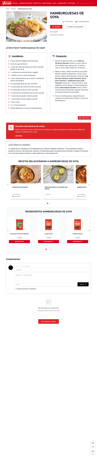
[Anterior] (8, 230)
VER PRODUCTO (19, 241)
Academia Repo (62, 3)
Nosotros (71, 3)
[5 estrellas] (24, 266)
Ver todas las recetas (48, 321)
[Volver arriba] (93, 447)
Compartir (55, 32)
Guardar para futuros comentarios (26, 289)
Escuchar (57, 27)
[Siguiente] (89, 230)
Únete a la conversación (75, 27)
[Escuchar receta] (93, 451)
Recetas (15, 3)
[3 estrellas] (20, 266)
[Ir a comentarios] (93, 442)
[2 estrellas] (18, 266)
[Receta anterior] (8, 184)
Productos (37, 3)
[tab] (47, 203)
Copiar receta (85, 118)
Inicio (9, 3)
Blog (54, 3)
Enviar (82, 284)
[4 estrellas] (22, 266)
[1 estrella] (16, 266)
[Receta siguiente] (89, 184)
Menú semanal (47, 3)
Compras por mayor (25, 3)
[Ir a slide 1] (46, 249)
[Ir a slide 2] (51, 249)
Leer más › (18, 135)
